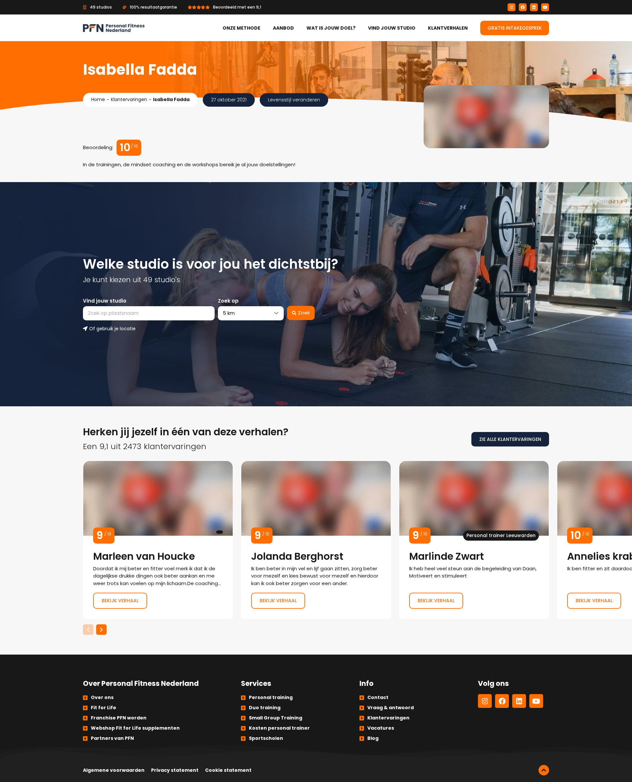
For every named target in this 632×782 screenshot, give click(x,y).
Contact (377, 697)
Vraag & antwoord (390, 707)
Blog (373, 738)
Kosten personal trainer (279, 728)
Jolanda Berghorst (316, 540)
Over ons (102, 697)
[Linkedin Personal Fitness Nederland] (534, 7)
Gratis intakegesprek (514, 28)
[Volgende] (101, 629)
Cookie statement (228, 770)
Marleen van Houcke (158, 540)
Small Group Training (275, 718)
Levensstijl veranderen (294, 99)
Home (98, 99)
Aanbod (283, 28)
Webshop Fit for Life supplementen (135, 728)
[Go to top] (544, 770)
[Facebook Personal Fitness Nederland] (523, 7)
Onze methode (241, 28)
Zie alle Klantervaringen (510, 439)
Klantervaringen (129, 99)
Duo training (264, 707)
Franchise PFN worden (118, 718)
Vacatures (380, 728)
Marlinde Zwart (474, 540)
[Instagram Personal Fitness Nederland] (511, 7)
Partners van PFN (112, 738)
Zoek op (228, 300)
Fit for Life (103, 707)
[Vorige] (88, 629)
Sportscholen (266, 738)
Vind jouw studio (391, 28)
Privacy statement (174, 770)
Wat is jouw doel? (331, 28)
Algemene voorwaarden (114, 770)
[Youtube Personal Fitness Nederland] (545, 7)
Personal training (271, 697)
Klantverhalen (448, 28)
